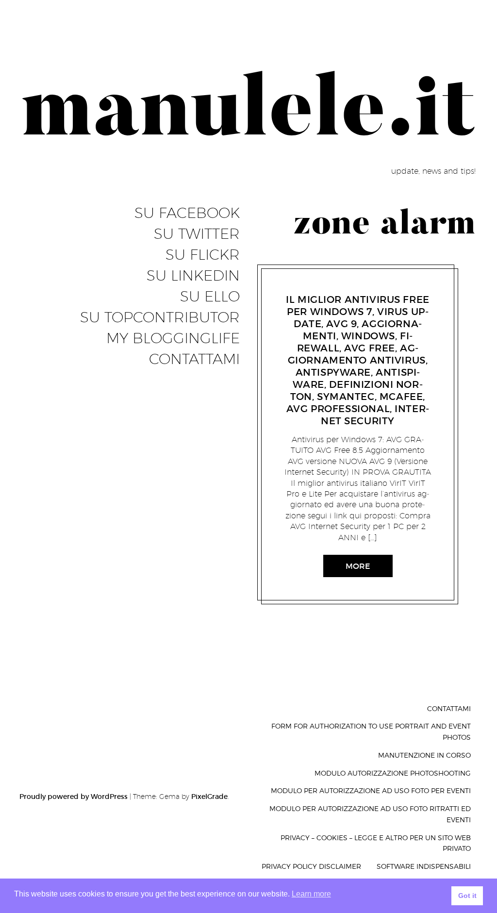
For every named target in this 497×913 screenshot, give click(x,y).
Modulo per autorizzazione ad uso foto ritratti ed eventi (370, 814)
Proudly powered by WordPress (73, 796)
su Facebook (187, 213)
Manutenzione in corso (424, 755)
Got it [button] (467, 895)
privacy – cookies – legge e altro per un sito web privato (376, 843)
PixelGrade (209, 796)
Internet (311, 287)
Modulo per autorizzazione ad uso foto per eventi (371, 790)
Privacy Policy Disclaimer (311, 866)
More (358, 566)
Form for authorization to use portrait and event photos (371, 731)
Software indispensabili (424, 866)
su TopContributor (160, 317)
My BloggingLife (173, 338)
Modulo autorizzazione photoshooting (393, 773)
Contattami (194, 359)
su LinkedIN (193, 275)
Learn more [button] (311, 894)
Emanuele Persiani (359, 287)
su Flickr (203, 255)
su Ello (210, 296)
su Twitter (197, 234)
